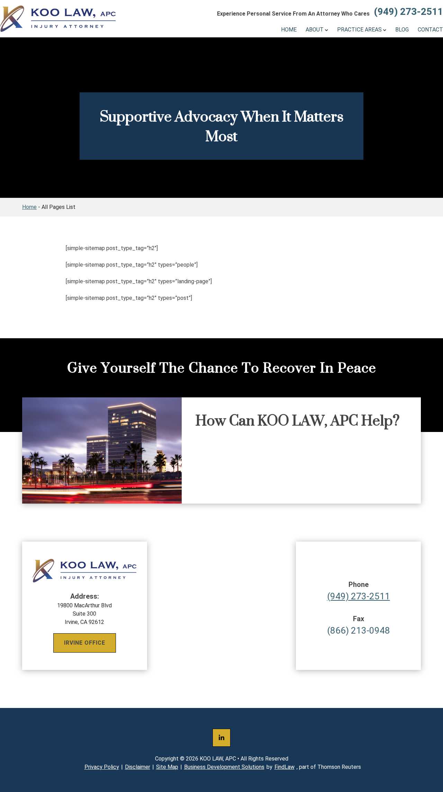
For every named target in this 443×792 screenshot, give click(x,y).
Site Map (167, 767)
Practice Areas (359, 29)
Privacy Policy (101, 767)
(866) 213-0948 (358, 625)
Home (289, 29)
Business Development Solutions (224, 767)
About (315, 29)
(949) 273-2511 (408, 12)
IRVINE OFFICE (84, 642)
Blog (402, 29)
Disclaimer (137, 767)
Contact (430, 29)
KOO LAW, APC (218, 758)
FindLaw (284, 767)
